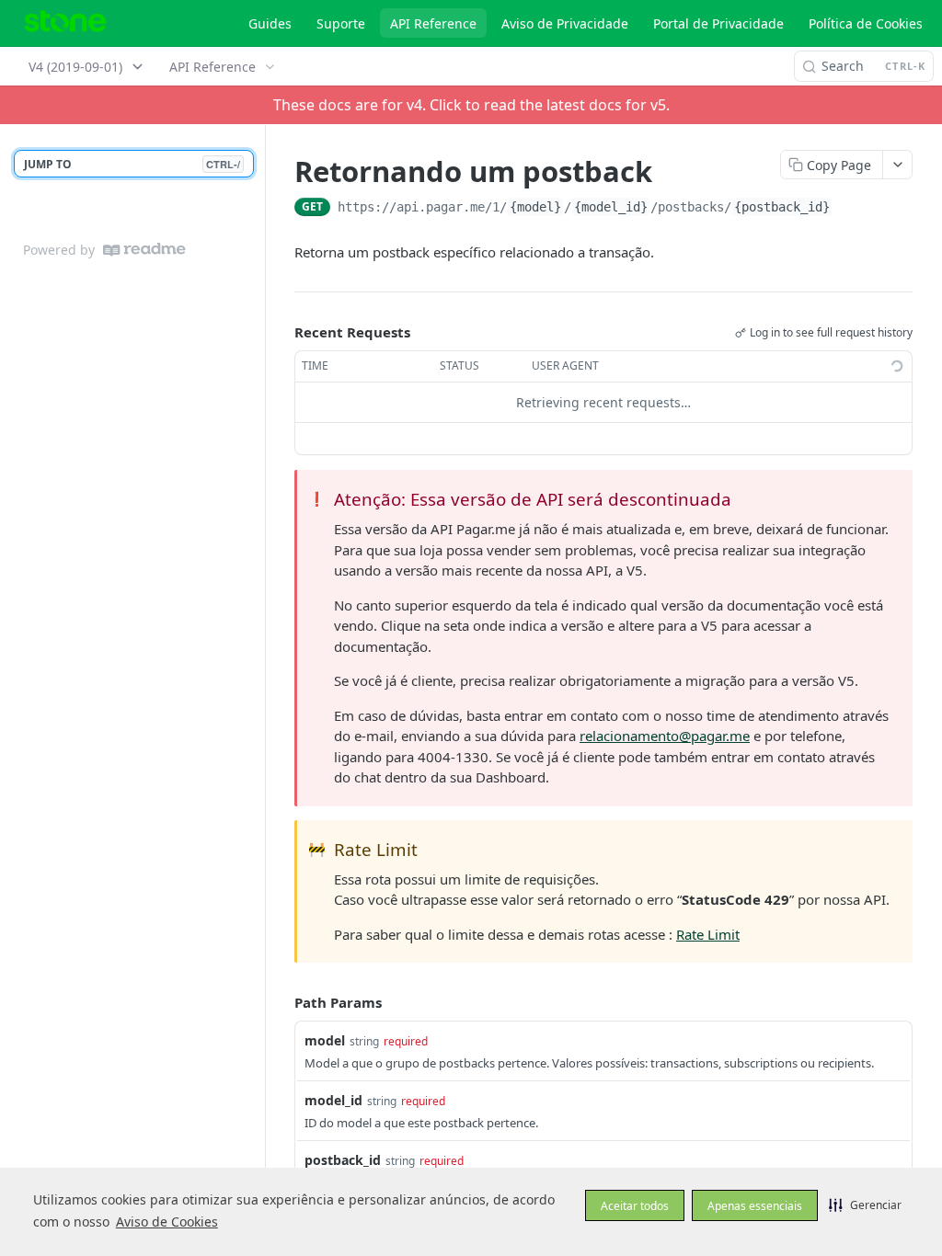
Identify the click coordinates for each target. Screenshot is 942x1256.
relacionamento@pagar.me (665, 735)
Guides (270, 23)
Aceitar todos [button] (635, 1206)
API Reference (433, 23)
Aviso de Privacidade (564, 23)
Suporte (340, 23)
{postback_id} (782, 207)
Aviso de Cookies (167, 1221)
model (324, 1040)
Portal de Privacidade (718, 23)
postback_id (342, 1160)
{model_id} (611, 207)
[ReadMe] (144, 250)
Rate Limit (708, 934)
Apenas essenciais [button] (754, 1206)
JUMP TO (132, 164)
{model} (535, 207)
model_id (333, 1100)
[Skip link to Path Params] (281, 1003)
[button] (865, 1204)
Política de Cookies (866, 23)
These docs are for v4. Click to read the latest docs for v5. (471, 105)
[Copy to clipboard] (851, 209)
